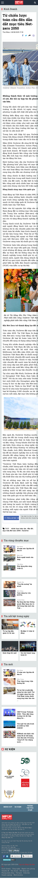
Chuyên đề (5, 871)
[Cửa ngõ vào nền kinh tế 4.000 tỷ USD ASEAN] (9, 724)
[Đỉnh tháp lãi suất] (10, 646)
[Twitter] (26, 35)
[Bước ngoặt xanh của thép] (9, 558)
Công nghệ (16, 869)
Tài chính (14, 871)
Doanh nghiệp (7, 875)
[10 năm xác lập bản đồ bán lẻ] (9, 549)
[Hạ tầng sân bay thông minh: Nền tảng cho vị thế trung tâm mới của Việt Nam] (9, 602)
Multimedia (18, 875)
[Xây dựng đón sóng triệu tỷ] (9, 566)
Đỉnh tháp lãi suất (10, 653)
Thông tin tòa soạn (30, 808)
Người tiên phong (28, 869)
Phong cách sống (8, 873)
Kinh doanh (6, 869)
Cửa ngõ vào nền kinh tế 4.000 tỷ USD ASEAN (25, 726)
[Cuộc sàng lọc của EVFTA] (9, 593)
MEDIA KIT (7, 807)
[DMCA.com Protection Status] (9, 859)
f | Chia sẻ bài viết (12, 518)
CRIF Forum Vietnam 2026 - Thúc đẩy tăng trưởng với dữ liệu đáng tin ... (25, 715)
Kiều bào (26, 873)
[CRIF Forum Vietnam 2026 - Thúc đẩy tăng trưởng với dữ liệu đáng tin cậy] (9, 712)
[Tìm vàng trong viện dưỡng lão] (9, 681)
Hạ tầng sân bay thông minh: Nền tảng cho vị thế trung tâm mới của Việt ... (25, 605)
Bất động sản (24, 871)
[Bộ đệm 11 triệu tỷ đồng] (28, 624)
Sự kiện (10, 749)
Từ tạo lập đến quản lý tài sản (8, 632)
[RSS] (29, 35)
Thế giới (19, 873)
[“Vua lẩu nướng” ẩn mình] (9, 584)
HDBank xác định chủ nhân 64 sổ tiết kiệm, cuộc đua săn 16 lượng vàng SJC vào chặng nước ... (25, 738)
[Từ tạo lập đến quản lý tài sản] (10, 624)
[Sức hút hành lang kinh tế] (28, 646)
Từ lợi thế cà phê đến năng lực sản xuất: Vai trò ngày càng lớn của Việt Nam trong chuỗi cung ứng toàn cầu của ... (26, 695)
